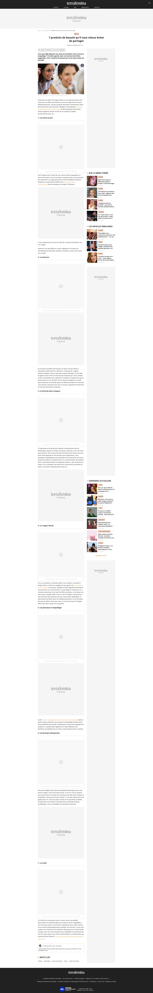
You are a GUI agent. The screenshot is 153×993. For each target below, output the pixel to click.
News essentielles (74, 961)
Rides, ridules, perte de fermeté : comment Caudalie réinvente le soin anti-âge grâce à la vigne (106, 536)
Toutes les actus (45, 30)
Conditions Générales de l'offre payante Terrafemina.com (73, 981)
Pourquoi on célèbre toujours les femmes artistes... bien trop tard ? (106, 512)
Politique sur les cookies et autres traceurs (97, 978)
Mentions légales (79, 978)
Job (75, 7)
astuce (66, 961)
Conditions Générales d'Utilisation (52, 978)
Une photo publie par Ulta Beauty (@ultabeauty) (54, 310)
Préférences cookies (111, 981)
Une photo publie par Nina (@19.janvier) (54, 661)
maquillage (47, 961)
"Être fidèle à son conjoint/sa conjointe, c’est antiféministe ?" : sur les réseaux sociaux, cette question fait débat (106, 236)
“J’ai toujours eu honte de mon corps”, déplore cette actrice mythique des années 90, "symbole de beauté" (106, 195)
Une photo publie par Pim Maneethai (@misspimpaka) (54, 786)
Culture (66, 7)
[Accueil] (76, 3)
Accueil (39, 30)
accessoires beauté (57, 961)
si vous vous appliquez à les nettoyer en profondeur (59, 720)
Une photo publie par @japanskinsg (54, 171)
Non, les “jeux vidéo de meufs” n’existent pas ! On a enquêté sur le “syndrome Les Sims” (106, 490)
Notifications (93, 981)
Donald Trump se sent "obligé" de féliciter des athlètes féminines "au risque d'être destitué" (105, 247)
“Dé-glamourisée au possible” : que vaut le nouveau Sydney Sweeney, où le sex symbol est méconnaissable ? (106, 206)
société (56, 7)
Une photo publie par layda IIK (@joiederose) (54, 444)
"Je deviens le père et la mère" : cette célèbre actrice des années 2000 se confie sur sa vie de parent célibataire (106, 260)
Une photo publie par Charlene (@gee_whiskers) (54, 916)
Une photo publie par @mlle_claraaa (54, 579)
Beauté (40, 961)
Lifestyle (96, 7)
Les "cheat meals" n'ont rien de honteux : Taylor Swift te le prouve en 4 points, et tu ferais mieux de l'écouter (106, 218)
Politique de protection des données (46, 981)
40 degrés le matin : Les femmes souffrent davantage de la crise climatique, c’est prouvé (105, 548)
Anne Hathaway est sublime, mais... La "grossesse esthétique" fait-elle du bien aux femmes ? (105, 526)
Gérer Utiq (101, 981)
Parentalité (85, 7)
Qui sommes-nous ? (68, 978)
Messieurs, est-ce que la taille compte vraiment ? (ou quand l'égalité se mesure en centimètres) (106, 501)
